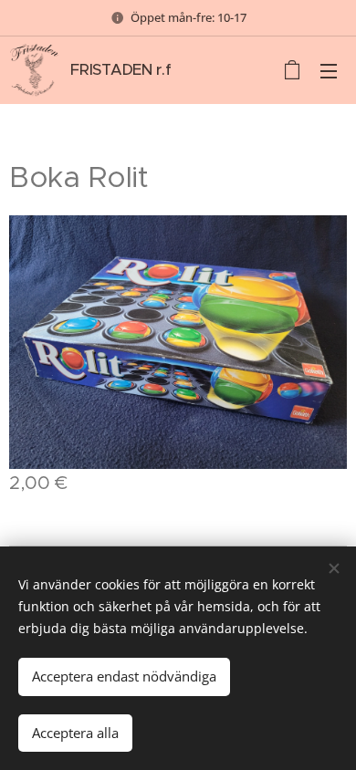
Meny (328, 70)
